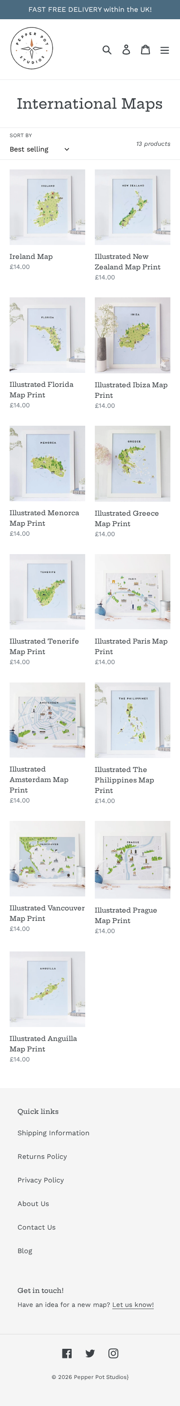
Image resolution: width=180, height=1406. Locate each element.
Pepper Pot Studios (100, 1377)
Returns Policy (42, 1156)
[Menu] (164, 49)
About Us (33, 1203)
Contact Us (36, 1227)
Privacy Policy (40, 1180)
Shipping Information (53, 1133)
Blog (24, 1251)
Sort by (21, 135)
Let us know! (133, 1305)
